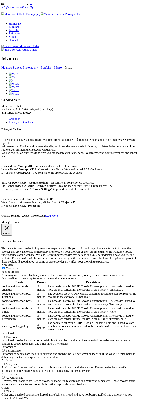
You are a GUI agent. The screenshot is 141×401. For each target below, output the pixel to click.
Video (12, 36)
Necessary (12, 268)
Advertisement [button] (9, 374)
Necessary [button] (7, 264)
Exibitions (15, 33)
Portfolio (14, 30)
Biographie (15, 26)
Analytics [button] (6, 360)
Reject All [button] (39, 215)
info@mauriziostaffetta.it (15, 7)
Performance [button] (8, 346)
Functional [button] (7, 333)
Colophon (14, 118)
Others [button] (5, 387)
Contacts (14, 40)
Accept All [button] (27, 215)
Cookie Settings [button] (10, 215)
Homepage (15, 23)
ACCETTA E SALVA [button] (14, 397)
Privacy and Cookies (21, 122)
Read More (51, 215)
